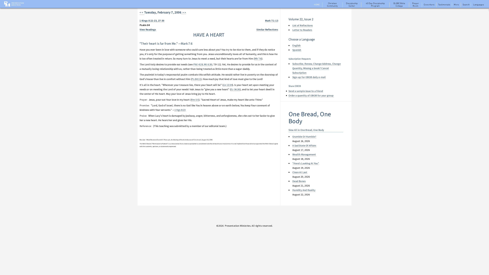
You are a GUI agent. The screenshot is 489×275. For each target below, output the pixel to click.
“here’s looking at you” (305, 163)
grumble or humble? (304, 136)
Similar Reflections (267, 29)
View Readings (148, 29)
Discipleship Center (352, 4)
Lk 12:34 (227, 84)
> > (183, 12)
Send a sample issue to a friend (306, 91)
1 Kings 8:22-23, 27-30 (152, 20)
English (296, 45)
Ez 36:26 (235, 89)
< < (142, 12)
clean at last (299, 172)
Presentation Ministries (17, 4)
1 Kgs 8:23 (180, 109)
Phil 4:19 (198, 64)
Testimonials (444, 5)
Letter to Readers (302, 29)
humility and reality (303, 190)
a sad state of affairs (304, 145)
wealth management (304, 154)
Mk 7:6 (258, 58)
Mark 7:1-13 (271, 20)
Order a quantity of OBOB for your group (311, 95)
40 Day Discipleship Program (375, 4)
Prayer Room (415, 4)
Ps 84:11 (196, 79)
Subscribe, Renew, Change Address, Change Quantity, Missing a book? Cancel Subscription (316, 68)
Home (317, 5)
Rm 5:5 (195, 99)
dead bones (299, 181)
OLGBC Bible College (399, 4)
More (456, 5)
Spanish (296, 49)
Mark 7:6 (186, 44)
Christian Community (332, 4)
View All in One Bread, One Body (306, 130)
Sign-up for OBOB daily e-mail (309, 77)
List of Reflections (302, 25)
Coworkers (429, 5)
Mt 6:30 (208, 64)
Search (466, 5)
